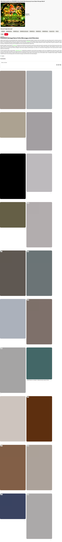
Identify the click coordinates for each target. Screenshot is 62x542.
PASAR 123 (15, 45)
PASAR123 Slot (38, 31)
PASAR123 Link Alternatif (24, 31)
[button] (6, 34)
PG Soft (57, 31)
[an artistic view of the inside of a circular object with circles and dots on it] (13, 125)
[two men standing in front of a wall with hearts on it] (13, 467)
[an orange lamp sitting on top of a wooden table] (39, 419)
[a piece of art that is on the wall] (13, 176)
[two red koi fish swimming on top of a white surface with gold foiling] (13, 419)
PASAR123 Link (32, 31)
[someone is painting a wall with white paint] (39, 516)
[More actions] (24, 110)
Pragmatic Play (51, 31)
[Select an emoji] (57, 65)
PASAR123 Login (16, 31)
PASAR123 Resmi (45, 31)
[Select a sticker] (58, 65)
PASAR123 (3, 31)
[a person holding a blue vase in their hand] (39, 273)
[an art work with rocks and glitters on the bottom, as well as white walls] (13, 90)
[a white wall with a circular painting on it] (39, 131)
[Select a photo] (60, 65)
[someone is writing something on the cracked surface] (13, 273)
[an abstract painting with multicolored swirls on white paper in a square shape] (39, 173)
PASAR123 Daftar (9, 31)
